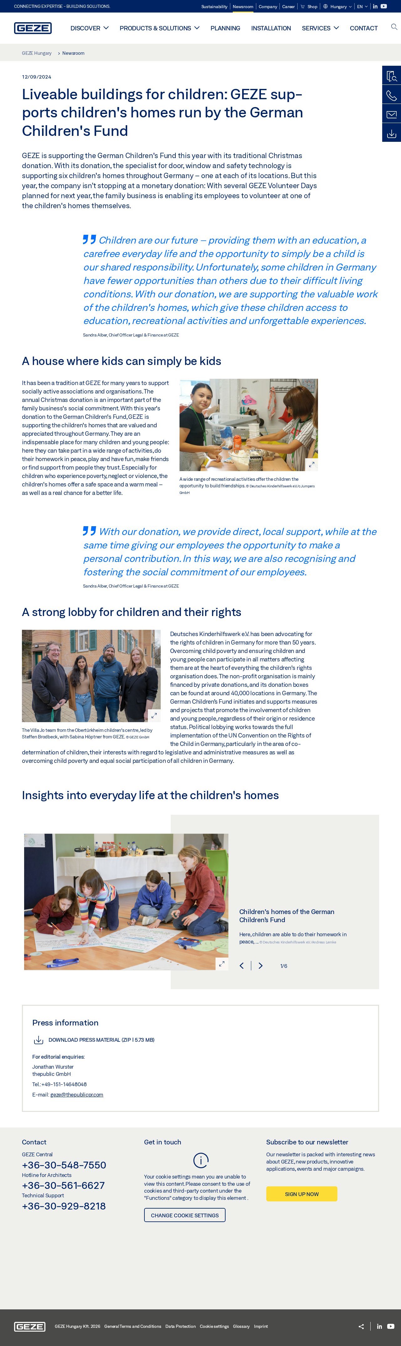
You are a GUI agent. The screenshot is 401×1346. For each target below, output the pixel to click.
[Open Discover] (106, 28)
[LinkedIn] (375, 6)
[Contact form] (391, 115)
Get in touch (162, 1142)
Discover (85, 28)
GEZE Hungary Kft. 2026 (77, 1326)
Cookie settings (214, 1326)
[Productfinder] (391, 77)
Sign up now (302, 1194)
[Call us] (391, 96)
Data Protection (180, 1326)
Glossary (241, 1326)
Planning (225, 28)
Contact (364, 28)
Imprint (261, 1326)
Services (316, 28)
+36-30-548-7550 (64, 1164)
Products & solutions (155, 28)
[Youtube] (384, 6)
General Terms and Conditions (132, 1326)
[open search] (394, 27)
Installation (271, 28)
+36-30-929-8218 (64, 1205)
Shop (312, 6)
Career (288, 6)
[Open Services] (336, 28)
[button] (337, 6)
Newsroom (243, 6)
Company (268, 6)
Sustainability (214, 6)
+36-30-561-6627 (63, 1185)
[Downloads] (391, 134)
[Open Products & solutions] (197, 28)
